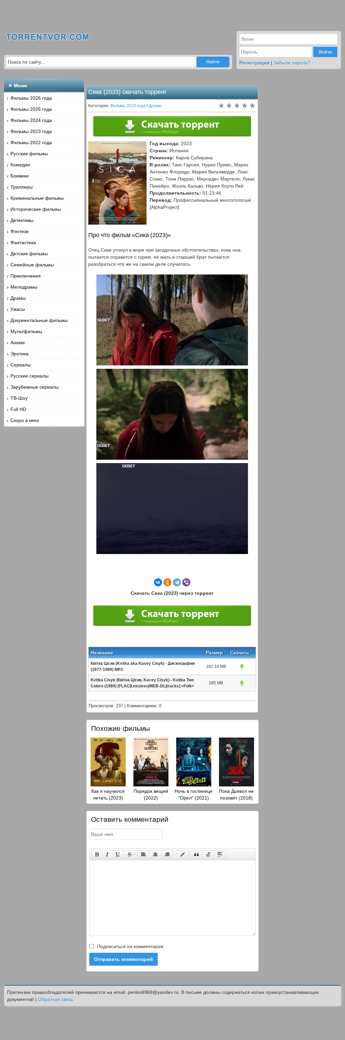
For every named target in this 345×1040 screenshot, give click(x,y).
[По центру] (155, 854)
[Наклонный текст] (107, 854)
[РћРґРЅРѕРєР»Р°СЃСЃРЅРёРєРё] (167, 582)
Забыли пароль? (292, 62)
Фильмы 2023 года (31, 131)
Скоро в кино (24, 420)
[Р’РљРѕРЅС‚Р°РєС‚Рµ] (158, 582)
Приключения (25, 276)
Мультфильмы (26, 331)
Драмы (18, 298)
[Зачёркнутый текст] (130, 854)
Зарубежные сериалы (34, 387)
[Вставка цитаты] (196, 854)
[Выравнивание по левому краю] (143, 854)
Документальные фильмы (39, 320)
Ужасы (17, 309)
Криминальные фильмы (37, 198)
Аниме (17, 342)
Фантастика (23, 242)
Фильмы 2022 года (31, 142)
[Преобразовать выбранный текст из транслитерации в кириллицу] (208, 854)
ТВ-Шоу (19, 398)
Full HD (18, 409)
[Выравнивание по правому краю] (167, 854)
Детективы (21, 220)
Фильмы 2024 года (31, 120)
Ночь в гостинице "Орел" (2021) (194, 794)
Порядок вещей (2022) (150, 794)
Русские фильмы (29, 153)
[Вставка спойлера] (220, 854)
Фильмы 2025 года (31, 109)
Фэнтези (19, 231)
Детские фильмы (29, 253)
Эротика (19, 353)
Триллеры (21, 187)
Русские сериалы (29, 376)
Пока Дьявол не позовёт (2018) (236, 794)
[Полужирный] (96, 854)
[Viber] (186, 582)
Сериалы (20, 364)
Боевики (19, 175)
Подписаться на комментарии (129, 946)
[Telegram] (177, 582)
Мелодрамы (23, 287)
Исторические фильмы (35, 209)
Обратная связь (55, 999)
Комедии (20, 164)
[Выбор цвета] (183, 854)
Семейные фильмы (32, 264)
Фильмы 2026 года (31, 98)
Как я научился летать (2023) (108, 794)
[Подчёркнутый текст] (118, 854)
